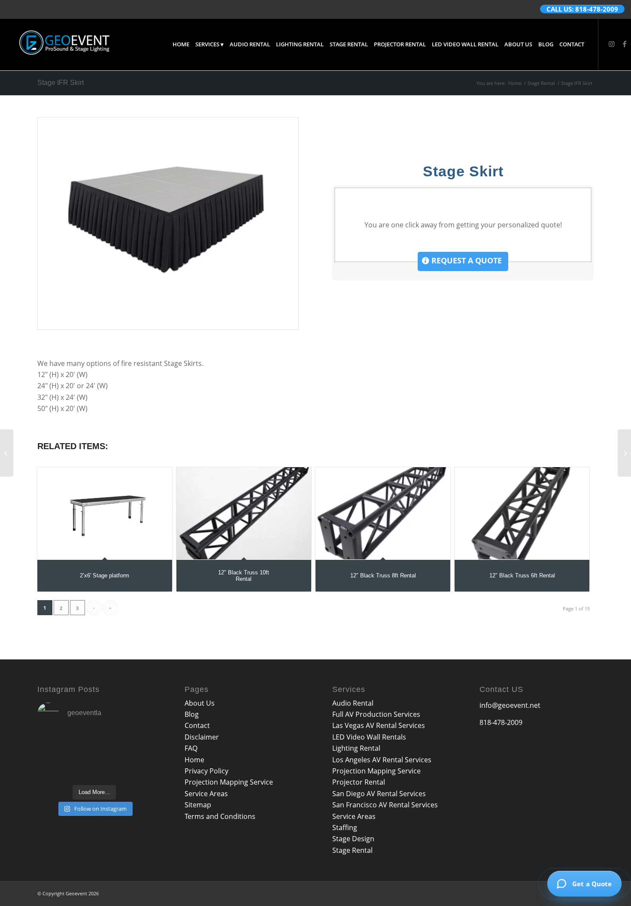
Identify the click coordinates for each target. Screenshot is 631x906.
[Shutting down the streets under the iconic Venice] (134, 768)
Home (194, 759)
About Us (200, 703)
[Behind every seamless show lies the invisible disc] (55, 768)
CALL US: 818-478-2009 (582, 9)
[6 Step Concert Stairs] (624, 453)
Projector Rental (358, 782)
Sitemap (198, 804)
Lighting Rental (356, 748)
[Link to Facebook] (624, 43)
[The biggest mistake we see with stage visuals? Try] (134, 744)
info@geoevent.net (509, 705)
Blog (192, 714)
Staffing (344, 827)
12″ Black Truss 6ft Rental (522, 575)
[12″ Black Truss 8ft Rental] (383, 513)
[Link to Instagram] (611, 43)
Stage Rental (352, 850)
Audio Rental (352, 703)
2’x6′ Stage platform (104, 575)
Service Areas (206, 793)
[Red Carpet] (6, 453)
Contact (197, 725)
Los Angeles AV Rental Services (381, 759)
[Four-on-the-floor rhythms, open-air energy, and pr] (55, 744)
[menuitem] (181, 44)
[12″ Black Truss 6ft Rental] (522, 513)
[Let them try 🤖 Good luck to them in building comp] (94, 768)
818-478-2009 (500, 722)
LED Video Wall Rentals (369, 737)
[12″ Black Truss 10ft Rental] (243, 513)
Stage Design (353, 838)
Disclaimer (202, 737)
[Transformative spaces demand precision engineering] (94, 744)
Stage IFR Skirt (60, 82)
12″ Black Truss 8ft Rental (383, 575)
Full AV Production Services (376, 714)
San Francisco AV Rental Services (385, 804)
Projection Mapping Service (229, 782)
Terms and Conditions (220, 816)
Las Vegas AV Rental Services (378, 725)
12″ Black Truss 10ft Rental (243, 575)
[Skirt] (168, 223)
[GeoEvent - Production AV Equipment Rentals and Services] (64, 44)
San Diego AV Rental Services (379, 793)
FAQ (191, 748)
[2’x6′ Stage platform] (104, 513)
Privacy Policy (206, 771)
